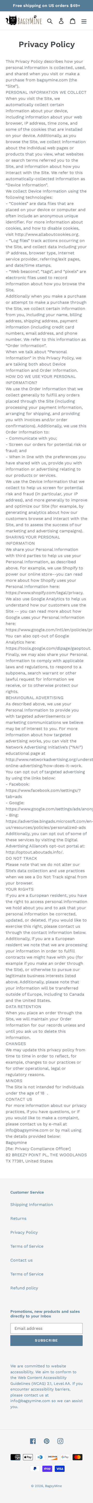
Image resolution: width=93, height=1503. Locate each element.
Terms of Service (26, 1246)
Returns (18, 1218)
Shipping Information (31, 1204)
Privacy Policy (24, 1232)
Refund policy (24, 1287)
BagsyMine (53, 1486)
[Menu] (84, 21)
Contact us (21, 1260)
